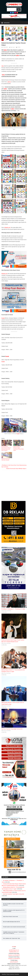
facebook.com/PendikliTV (14, 955)
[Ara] (18, 9)
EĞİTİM (18, 47)
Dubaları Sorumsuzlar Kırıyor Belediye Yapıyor (16, 468)
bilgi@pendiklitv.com (14, 951)
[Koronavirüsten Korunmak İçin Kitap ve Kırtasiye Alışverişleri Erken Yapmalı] (6, 443)
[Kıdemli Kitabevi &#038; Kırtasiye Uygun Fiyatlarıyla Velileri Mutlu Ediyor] (18, 443)
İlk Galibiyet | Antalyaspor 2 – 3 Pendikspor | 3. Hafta (13, 609)
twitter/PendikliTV (14, 962)
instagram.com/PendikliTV (14, 958)
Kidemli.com (7, 227)
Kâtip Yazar (12, 47)
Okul (2, 66)
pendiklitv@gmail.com (14, 950)
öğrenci (9, 81)
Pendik (3, 318)
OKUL (3, 74)
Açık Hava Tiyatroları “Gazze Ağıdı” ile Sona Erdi (11, 729)
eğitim (17, 55)
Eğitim (5, 50)
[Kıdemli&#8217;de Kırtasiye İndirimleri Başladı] (6, 455)
